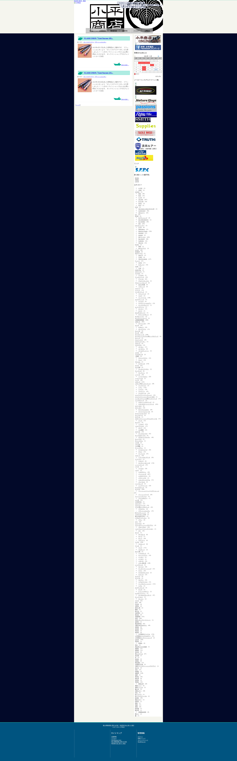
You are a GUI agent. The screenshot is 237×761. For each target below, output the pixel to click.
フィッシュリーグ (143, 494)
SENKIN (137, 251)
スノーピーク (139, 415)
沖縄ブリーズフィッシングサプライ (145, 666)
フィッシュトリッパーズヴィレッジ (148, 491)
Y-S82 (136, 266)
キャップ (137, 338)
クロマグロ (138, 345)
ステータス (138, 406)
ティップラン (139, 448)
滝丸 (136, 669)
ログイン (140, 736)
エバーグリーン (139, 307)
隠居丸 (137, 701)
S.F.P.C (137, 250)
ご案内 (137, 356)
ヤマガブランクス (143, 572)
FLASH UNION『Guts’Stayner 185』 (98, 38)
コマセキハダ (139, 354)
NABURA (141, 241)
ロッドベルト (139, 597)
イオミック (141, 286)
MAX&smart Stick (116, 740)
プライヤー (138, 503)
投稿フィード (142, 738)
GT (136, 214)
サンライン (141, 373)
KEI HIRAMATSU (143, 220)
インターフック (139, 292)
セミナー (137, 422)
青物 (136, 706)
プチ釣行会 (138, 502)
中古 (136, 602)
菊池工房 (141, 684)
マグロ (137, 542)
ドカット (137, 455)
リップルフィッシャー (144, 584)
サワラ (137, 365)
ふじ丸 (137, 500)
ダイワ (140, 428)
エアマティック (139, 299)
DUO (139, 205)
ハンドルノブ (139, 483)
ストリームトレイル (144, 411)
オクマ (140, 311)
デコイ (140, 451)
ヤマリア (137, 576)
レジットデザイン (143, 591)
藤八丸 (137, 689)
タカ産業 (141, 430)
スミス (140, 420)
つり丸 (137, 442)
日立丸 (137, 652)
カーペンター (142, 323)
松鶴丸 (137, 661)
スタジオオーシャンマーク (146, 404)
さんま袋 (137, 367)
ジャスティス (142, 393)
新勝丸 (137, 180)
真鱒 (136, 675)
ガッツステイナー (89, 42)
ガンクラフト (142, 329)
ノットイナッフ (139, 465)
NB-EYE (140, 243)
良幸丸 (137, 680)
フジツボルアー (142, 498)
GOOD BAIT (142, 211)
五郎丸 (137, 606)
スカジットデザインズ (144, 402)
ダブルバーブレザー (144, 437)
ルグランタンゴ (139, 587)
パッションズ (142, 474)
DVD (136, 207)
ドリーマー (138, 459)
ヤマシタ (141, 574)
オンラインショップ (141, 318)
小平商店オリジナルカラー (143, 636)
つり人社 (137, 444)
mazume (140, 235)
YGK (139, 268)
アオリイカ (138, 271)
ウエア (140, 295)
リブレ (140, 586)
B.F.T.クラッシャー (140, 513)
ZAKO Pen (138, 270)
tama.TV (140, 255)
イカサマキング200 (140, 514)
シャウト (141, 389)
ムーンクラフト (142, 555)
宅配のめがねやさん (141, 625)
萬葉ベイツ (138, 685)
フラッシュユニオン (100, 42)
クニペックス (139, 340)
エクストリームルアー (144, 303)
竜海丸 (137, 676)
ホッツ (140, 538)
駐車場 (137, 708)
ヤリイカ (137, 578)
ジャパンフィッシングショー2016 (145, 397)
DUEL (140, 203)
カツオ (137, 325)
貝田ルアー (138, 691)
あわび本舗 (141, 284)
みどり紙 (137, 551)
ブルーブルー (142, 527)
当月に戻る (158, 76)
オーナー (141, 309)
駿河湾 (137, 710)
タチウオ (137, 432)
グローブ (137, 343)
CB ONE (140, 199)
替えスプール (139, 654)
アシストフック (139, 277)
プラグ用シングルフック (142, 507)
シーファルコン (142, 376)
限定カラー (138, 699)
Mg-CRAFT (141, 239)
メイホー (141, 557)
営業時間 (137, 616)
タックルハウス (142, 433)
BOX (139, 195)
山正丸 (137, 181)
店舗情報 (124, 31)
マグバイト (141, 540)
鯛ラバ (137, 714)
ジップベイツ (142, 385)
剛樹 (136, 609)
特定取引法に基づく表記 (127, 725)
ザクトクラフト (142, 358)
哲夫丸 (137, 615)
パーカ (137, 466)
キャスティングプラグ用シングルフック (146, 336)
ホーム (91, 31)
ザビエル (137, 362)
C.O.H (140, 197)
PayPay (137, 244)
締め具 (137, 678)
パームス (141, 468)
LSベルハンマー (139, 225)
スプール (137, 417)
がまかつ (141, 327)
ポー (139, 531)
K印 (139, 223)
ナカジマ (141, 461)
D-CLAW (140, 201)
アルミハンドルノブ (141, 283)
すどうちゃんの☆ (143, 409)
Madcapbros (141, 229)
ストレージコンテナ (141, 413)
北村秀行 (137, 613)
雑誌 (136, 703)
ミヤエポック (142, 553)
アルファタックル (143, 281)
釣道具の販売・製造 (80, 1)
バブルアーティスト (141, 518)
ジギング (137, 382)
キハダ (137, 333)
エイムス (141, 301)
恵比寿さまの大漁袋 (141, 647)
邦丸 (136, 692)
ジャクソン (141, 391)
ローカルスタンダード (144, 595)
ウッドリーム (142, 297)
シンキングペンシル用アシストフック (146, 398)
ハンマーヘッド (142, 485)
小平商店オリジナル (144, 634)
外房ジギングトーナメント (143, 620)
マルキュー (141, 549)
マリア (140, 547)
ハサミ (137, 470)
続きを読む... (125, 65)
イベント (137, 290)
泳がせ (137, 668)
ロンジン (141, 599)
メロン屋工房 (142, 563)
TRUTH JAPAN (142, 259)
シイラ (137, 380)
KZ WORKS (141, 222)
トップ (78, 105)
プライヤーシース (140, 505)
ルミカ (140, 589)
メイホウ (141, 559)
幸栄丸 (137, 641)
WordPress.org (141, 742)
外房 (136, 618)
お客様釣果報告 (139, 320)
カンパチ (137, 331)
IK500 (136, 216)
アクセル (141, 275)
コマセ (137, 352)
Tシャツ (137, 261)
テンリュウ (141, 453)
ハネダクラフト (142, 476)
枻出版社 (137, 662)
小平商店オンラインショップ (143, 638)
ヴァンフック (142, 294)
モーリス (141, 567)
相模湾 (137, 673)
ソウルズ (141, 424)
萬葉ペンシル (139, 687)
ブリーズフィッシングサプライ (144, 525)
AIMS (140, 190)
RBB (139, 246)
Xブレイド (141, 265)
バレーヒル (141, 482)
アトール (141, 279)
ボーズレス (141, 534)
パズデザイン (142, 472)
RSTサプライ (142, 248)
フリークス (138, 523)
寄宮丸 (137, 630)
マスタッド (141, 544)
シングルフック (139, 400)
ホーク (137, 532)
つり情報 (137, 446)
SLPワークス (139, 253)
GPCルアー (141, 213)
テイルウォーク (142, 450)
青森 (136, 705)
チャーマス (138, 439)
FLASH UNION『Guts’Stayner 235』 (98, 73)
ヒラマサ (137, 489)
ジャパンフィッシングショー (143, 395)
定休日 (137, 629)
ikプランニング (142, 218)
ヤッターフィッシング (144, 568)
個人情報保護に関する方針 (110, 725)
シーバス (137, 374)
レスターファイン (140, 593)
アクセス (136, 31)
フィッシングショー (141, 496)
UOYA (140, 263)
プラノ (140, 520)
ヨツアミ (141, 580)
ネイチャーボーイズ (144, 463)
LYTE (140, 227)
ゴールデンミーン (143, 351)
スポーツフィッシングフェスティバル (146, 418)
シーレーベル (139, 378)
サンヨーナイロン (143, 369)
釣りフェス (138, 694)
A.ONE (140, 188)
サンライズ (138, 371)
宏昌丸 (137, 627)
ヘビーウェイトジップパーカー (144, 529)
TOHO (140, 257)
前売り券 (137, 608)
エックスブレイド (143, 305)
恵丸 (136, 645)
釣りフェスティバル (141, 696)
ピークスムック (139, 487)
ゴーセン (141, 347)
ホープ (140, 536)
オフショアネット (143, 314)
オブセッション (139, 316)
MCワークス (142, 237)
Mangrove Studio (142, 231)
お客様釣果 (102, 31)
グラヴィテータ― (140, 341)
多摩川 (137, 622)
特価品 (137, 671)
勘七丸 (137, 611)
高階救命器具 (142, 712)
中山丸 (137, 604)
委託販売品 (113, 31)
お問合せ (147, 31)
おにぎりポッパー (140, 312)
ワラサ (137, 600)
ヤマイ (140, 570)
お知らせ (137, 321)
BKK (139, 193)
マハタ (137, 546)
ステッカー (138, 408)
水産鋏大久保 (139, 664)
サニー (140, 360)
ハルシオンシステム (144, 480)
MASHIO (140, 233)
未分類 (137, 655)
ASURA (137, 192)
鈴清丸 (137, 178)
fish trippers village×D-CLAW (146, 209)
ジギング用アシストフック (143, 383)
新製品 (137, 650)
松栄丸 (137, 659)
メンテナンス (139, 565)
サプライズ (141, 363)
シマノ (140, 387)
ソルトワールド (139, 426)
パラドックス (142, 478)
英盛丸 (137, 682)
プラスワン (141, 509)
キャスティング (139, 334)
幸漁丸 (140, 643)
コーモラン (141, 349)
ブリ (136, 521)
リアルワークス (142, 582)
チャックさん (139, 441)
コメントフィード (143, 740)
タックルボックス (140, 435)
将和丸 (137, 632)
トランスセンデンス (144, 457)
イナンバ (137, 288)
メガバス (141, 561)
